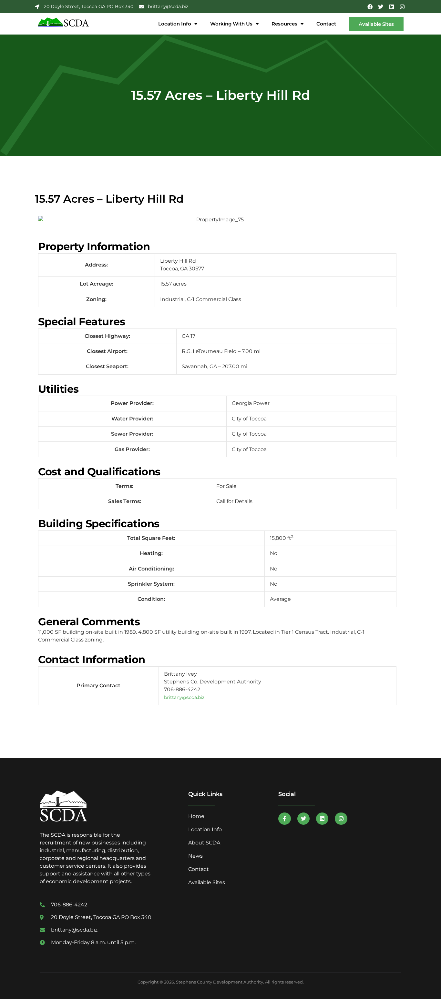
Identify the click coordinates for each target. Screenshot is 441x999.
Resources (284, 24)
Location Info (174, 24)
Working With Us (231, 24)
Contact (326, 24)
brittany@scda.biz (184, 697)
